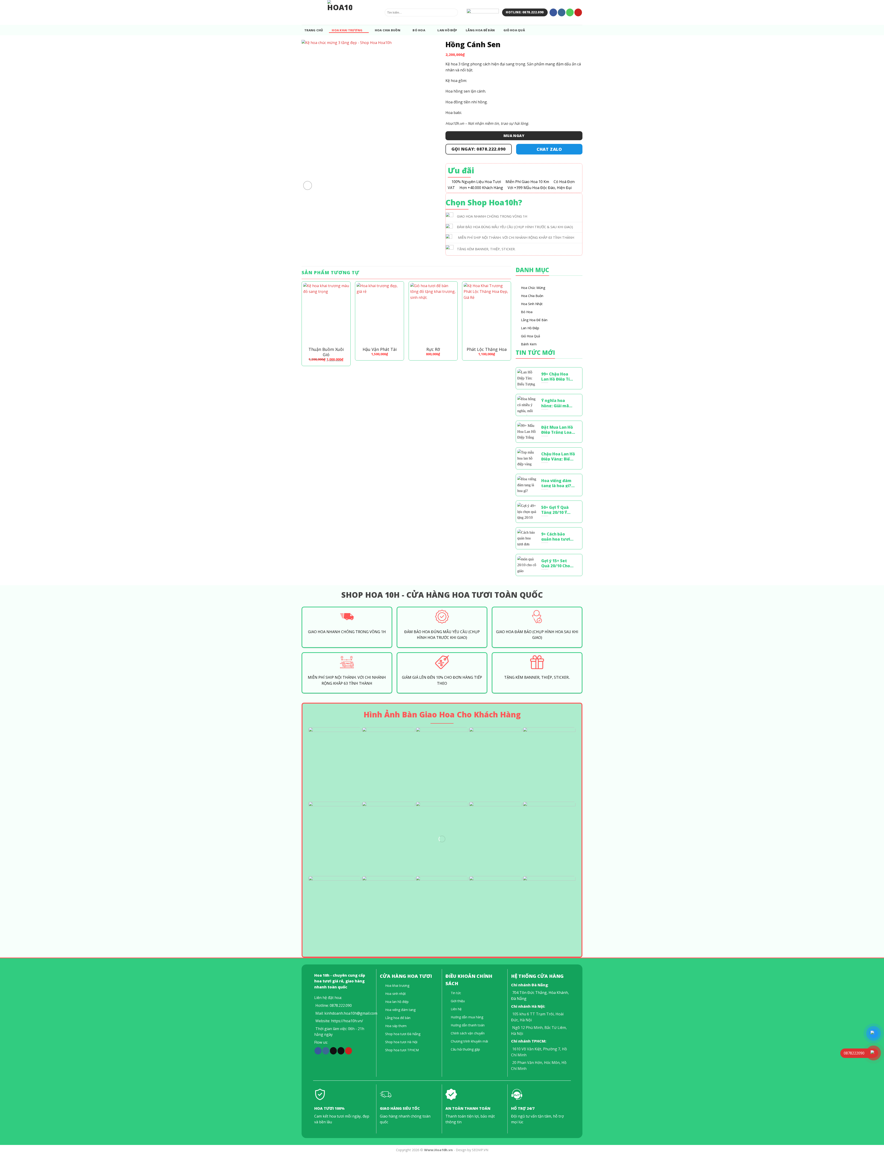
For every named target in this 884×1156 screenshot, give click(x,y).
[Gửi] (453, 12)
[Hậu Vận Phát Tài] (379, 313)
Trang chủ (313, 30)
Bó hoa (419, 30)
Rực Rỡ (433, 349)
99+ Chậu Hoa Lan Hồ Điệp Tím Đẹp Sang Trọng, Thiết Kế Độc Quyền (557, 376)
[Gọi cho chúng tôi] (570, 12)
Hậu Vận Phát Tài (380, 349)
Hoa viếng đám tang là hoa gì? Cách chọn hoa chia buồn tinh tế (558, 482)
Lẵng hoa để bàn (480, 30)
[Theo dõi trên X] (333, 1050)
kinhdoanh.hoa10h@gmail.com (350, 1013)
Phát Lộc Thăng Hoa (487, 349)
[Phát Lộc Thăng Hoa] (486, 313)
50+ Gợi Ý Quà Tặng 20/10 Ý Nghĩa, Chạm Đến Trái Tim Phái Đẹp (555, 509)
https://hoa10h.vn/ (347, 1020)
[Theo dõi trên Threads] (340, 1050)
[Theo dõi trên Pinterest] (578, 12)
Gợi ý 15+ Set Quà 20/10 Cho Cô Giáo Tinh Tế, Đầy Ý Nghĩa (557, 563)
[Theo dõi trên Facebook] (553, 12)
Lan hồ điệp (447, 30)
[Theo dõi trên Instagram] (561, 12)
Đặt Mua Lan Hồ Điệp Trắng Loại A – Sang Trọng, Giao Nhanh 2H (557, 429)
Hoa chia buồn (387, 30)
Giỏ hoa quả (514, 30)
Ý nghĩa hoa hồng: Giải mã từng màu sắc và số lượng (558, 402)
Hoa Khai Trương (347, 30)
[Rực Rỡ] (433, 313)
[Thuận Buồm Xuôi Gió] (326, 313)
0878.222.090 (341, 1005)
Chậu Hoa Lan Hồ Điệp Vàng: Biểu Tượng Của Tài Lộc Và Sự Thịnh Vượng (558, 456)
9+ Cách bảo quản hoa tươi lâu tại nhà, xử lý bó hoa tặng (558, 536)
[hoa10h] (340, 12)
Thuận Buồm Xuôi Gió (326, 352)
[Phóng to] (307, 185)
